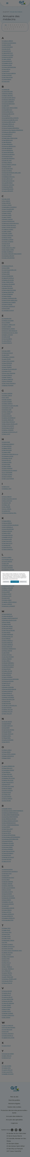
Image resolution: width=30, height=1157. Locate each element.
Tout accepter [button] (14, 581)
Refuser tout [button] (23, 581)
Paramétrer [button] (6, 581)
